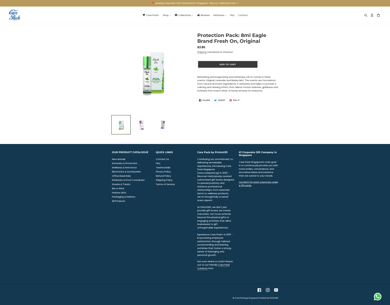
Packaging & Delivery (123, 196)
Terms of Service (165, 184)
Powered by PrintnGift (268, 298)
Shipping (201, 52)
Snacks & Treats (121, 184)
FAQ (158, 163)
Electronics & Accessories (126, 171)
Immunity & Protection (124, 163)
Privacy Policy (163, 171)
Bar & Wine (118, 188)
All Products (118, 201)
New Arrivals (118, 159)
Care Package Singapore (246, 298)
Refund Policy (163, 175)
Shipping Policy (164, 180)
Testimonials (163, 167)
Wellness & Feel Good (124, 167)
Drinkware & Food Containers (128, 180)
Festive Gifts (119, 192)
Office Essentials (121, 175)
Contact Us (162, 159)
